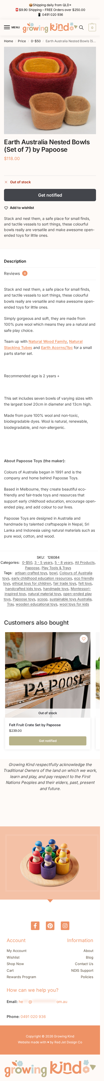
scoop (42, 599)
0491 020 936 (52, 15)
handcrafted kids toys (23, 588)
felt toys (85, 583)
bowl (53, 573)
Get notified (50, 195)
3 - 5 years (43, 562)
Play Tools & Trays (56, 568)
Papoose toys (24, 599)
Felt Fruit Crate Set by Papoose (35, 725)
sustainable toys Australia (70, 599)
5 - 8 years (64, 562)
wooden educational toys (36, 604)
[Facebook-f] (35, 925)
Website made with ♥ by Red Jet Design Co (50, 1042)
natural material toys (44, 594)
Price (22, 41)
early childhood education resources (41, 578)
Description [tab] (15, 261)
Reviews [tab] (15, 273)
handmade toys (56, 588)
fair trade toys (64, 583)
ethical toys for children (31, 583)
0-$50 (36, 41)
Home (8, 41)
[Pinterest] (50, 925)
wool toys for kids (74, 604)
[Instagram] (65, 925)
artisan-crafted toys (31, 573)
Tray (10, 604)
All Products (85, 562)
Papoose (32, 568)
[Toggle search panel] (81, 28)
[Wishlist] (84, 639)
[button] (91, 27)
